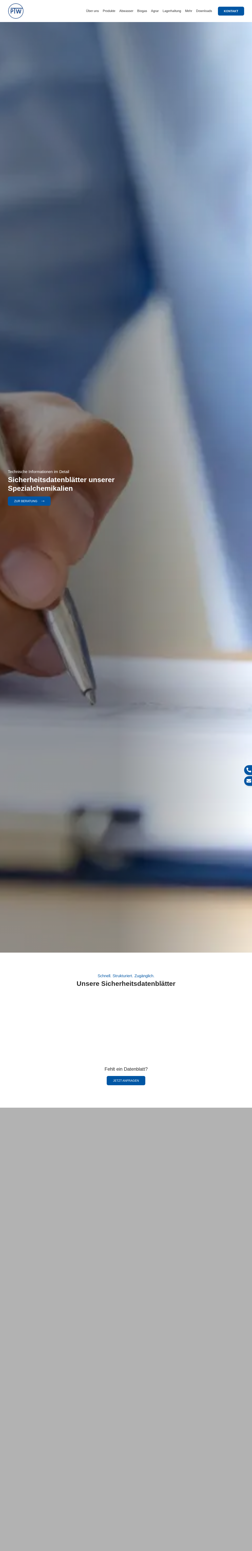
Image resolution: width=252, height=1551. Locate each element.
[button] (231, 11)
